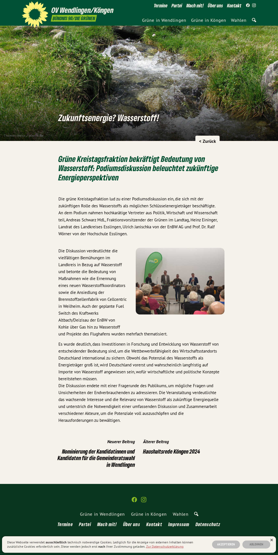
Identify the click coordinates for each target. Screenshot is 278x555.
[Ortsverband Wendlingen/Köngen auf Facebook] (248, 5)
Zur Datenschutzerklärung (165, 546)
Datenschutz (208, 524)
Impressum (178, 524)
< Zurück (207, 141)
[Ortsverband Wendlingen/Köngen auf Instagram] (254, 5)
